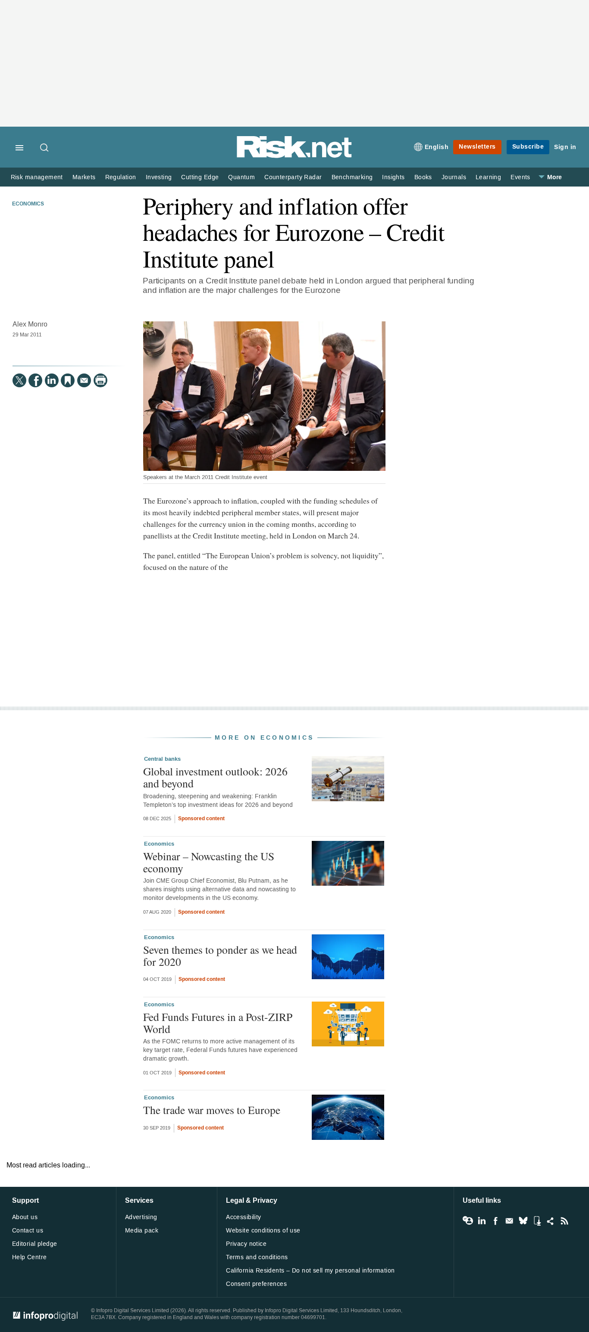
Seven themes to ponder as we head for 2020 (220, 955)
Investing (159, 177)
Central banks (162, 759)
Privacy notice (246, 1244)
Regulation (120, 177)
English (437, 147)
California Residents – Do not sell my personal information (310, 1271)
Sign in (565, 147)
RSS (564, 1221)
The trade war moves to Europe (211, 1110)
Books (423, 177)
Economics (28, 204)
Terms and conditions (257, 1257)
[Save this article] (68, 380)
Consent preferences (256, 1284)
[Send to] (84, 380)
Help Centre (29, 1257)
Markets (84, 177)
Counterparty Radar (293, 177)
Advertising (141, 1217)
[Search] (45, 148)
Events (520, 177)
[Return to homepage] (294, 156)
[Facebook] (35, 380)
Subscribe (528, 146)
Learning (488, 177)
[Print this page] (100, 380)
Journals (454, 177)
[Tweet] (19, 380)
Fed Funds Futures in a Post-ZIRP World (217, 1023)
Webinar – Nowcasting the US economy (208, 862)
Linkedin (481, 1221)
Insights (393, 177)
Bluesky (523, 1221)
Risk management (37, 177)
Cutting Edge (200, 177)
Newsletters (477, 146)
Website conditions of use (263, 1230)
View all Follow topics (468, 1221)
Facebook (495, 1221)
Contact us (27, 1230)
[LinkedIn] (52, 380)
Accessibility (243, 1217)
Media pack (141, 1230)
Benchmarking (352, 177)
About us (25, 1217)
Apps (537, 1221)
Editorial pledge (34, 1244)
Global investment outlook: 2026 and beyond (215, 777)
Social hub (550, 1221)
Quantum (241, 177)
